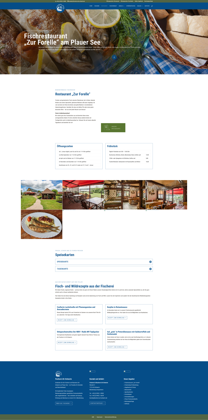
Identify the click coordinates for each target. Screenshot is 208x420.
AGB (93, 417)
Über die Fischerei (63, 403)
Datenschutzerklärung (110, 417)
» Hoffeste (126, 404)
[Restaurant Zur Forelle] (83, 209)
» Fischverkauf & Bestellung (131, 385)
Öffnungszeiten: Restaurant (112, 1)
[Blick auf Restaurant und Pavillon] (41, 209)
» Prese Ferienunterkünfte (130, 399)
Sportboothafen (130, 6)
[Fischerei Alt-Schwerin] (152, 209)
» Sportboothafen (128, 392)
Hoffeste (147, 6)
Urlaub (139, 6)
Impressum (99, 417)
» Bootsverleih (127, 389)
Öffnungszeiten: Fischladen (127, 1)
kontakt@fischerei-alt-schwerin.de (98, 398)
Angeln (121, 6)
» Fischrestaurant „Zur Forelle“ (132, 382)
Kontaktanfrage (97, 403)
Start (91, 6)
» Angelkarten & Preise (130, 387)
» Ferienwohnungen (129, 396)
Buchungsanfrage (148, 1)
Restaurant (104, 6)
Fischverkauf (113, 6)
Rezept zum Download (66, 320)
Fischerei (96, 6)
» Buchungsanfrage (129, 401)
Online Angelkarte (139, 1)
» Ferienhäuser (128, 394)
